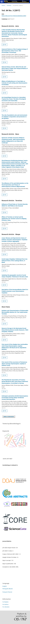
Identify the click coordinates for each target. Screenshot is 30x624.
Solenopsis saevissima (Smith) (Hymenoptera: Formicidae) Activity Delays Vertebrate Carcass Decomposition (15, 397)
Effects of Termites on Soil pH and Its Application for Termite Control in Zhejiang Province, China (14, 218)
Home (3, 5)
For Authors (5, 604)
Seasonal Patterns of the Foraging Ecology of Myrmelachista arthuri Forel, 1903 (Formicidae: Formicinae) (15, 50)
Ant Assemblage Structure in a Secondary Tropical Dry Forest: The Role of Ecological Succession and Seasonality (14, 99)
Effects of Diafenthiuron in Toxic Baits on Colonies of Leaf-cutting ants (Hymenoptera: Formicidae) (14, 82)
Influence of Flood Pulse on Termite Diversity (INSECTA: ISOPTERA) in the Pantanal (15, 205)
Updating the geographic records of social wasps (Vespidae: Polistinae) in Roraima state (15, 275)
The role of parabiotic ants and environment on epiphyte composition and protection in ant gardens (14, 116)
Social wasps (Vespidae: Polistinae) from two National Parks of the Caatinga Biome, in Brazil (14, 260)
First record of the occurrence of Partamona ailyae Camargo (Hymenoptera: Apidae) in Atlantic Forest (14, 363)
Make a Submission (9, 416)
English (4, 586)
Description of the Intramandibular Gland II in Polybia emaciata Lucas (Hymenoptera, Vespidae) (15, 291)
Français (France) (7, 592)
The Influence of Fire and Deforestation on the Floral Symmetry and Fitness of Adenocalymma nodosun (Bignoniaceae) (15, 184)
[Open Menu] (1, 1)
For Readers (5, 602)
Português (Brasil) (7, 588)
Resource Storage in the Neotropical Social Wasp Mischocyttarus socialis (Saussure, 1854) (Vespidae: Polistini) (15, 329)
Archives (9, 5)
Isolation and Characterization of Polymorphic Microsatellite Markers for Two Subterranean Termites (15, 312)
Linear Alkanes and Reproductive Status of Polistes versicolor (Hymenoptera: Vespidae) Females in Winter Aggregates (14, 239)
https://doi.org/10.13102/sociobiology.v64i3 (14, 15)
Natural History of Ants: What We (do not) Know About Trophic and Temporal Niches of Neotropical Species (15, 68)
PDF (5, 44)
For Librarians (5, 607)
